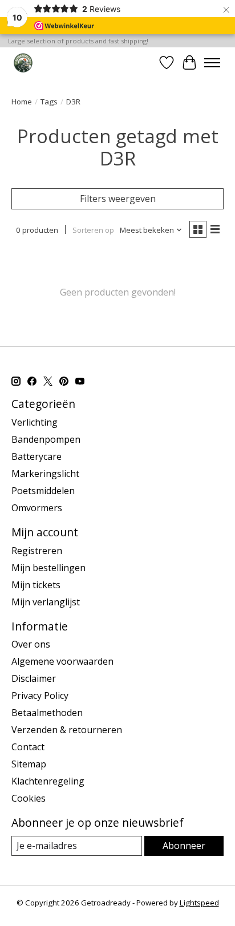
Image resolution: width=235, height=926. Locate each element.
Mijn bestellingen (48, 567)
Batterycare (36, 456)
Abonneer (184, 845)
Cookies (28, 798)
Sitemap (28, 764)
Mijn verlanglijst (45, 602)
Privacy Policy (39, 695)
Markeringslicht (45, 473)
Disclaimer (33, 678)
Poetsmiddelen (43, 490)
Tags (49, 101)
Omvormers (36, 508)
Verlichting (34, 422)
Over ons (30, 644)
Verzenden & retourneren (66, 729)
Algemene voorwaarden (62, 661)
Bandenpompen (45, 439)
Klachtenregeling (47, 781)
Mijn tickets (35, 585)
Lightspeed (199, 902)
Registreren (36, 550)
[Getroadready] (23, 62)
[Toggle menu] (212, 62)
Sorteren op (93, 230)
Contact (27, 747)
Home (21, 101)
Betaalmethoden (47, 712)
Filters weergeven (118, 198)
